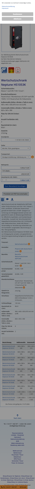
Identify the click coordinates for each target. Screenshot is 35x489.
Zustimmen (17, 14)
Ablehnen (17, 19)
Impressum (5, 8)
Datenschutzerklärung (8, 6)
